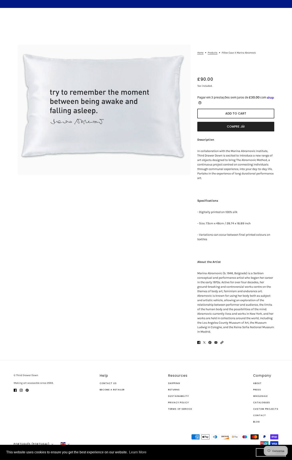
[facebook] (15, 390)
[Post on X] (204, 342)
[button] (222, 342)
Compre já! (236, 126)
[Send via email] (216, 342)
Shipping (174, 383)
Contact (259, 415)
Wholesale (260, 396)
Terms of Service (180, 409)
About (257, 383)
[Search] (9, 20)
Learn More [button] (137, 452)
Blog (256, 421)
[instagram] (21, 390)
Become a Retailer (112, 389)
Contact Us (108, 383)
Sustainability (178, 396)
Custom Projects (265, 409)
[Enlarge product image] (104, 110)
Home (200, 52)
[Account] (274, 20)
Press (257, 389)
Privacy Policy (178, 402)
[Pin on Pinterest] (210, 342)
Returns (174, 389)
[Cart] (282, 20)
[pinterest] (27, 390)
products (212, 52)
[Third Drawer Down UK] (146, 20)
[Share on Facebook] (199, 342)
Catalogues (261, 402)
